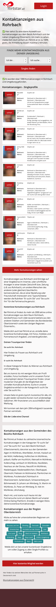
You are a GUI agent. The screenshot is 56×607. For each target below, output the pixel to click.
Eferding (25, 525)
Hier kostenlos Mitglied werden (28, 563)
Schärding (10, 537)
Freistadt (35, 525)
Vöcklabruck (18, 541)
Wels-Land (38, 541)
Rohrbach (44, 533)
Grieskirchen (14, 529)
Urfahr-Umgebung (42, 537)
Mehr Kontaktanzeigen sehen (28, 269)
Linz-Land (11, 533)
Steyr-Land (29, 537)
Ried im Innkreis (31, 533)
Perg (20, 533)
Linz (44, 529)
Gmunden (45, 525)
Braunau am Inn (13, 525)
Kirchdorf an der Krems (31, 529)
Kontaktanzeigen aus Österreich (18, 580)
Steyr (19, 537)
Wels (28, 541)
